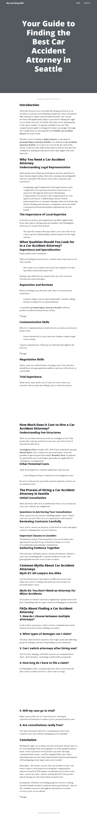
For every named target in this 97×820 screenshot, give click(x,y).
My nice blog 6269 (15, 3)
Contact (87, 3)
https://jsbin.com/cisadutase (33, 253)
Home (78, 3)
